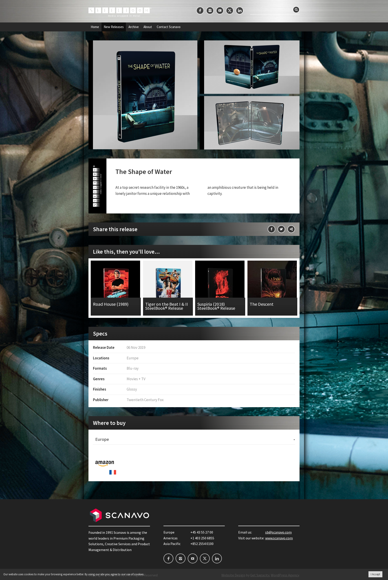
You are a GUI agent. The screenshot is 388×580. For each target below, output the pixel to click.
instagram (210, 10)
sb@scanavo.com (278, 532)
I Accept (375, 574)
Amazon (104, 463)
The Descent (272, 288)
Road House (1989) (116, 288)
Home (94, 26)
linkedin (239, 10)
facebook (200, 10)
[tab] (194, 439)
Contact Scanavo (168, 26)
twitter (229, 10)
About (147, 26)
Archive (133, 26)
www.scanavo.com (279, 538)
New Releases (113, 26)
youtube (219, 10)
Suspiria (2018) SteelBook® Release (220, 288)
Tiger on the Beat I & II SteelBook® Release (168, 288)
